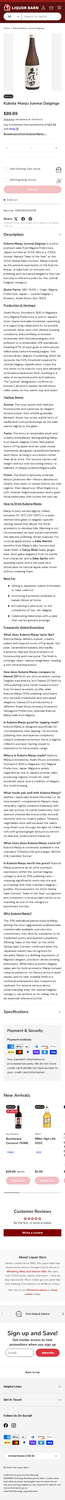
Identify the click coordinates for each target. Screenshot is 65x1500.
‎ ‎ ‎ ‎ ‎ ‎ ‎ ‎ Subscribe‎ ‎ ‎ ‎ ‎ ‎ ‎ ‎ (48, 1353)
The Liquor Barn (20, 1467)
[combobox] (32, 16)
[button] (51, 8)
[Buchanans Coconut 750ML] (18, 1117)
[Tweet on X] (16, 218)
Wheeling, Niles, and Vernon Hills (26, 1271)
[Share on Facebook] (23, 218)
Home (7, 28)
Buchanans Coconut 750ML (17, 1141)
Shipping (9, 119)
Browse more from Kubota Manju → (25, 133)
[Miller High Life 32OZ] (47, 1117)
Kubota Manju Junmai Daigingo (29, 28)
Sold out (32, 189)
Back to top (32, 1372)
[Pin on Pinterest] (30, 218)
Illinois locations (37, 1290)
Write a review (32, 1233)
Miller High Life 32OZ (45, 1141)
